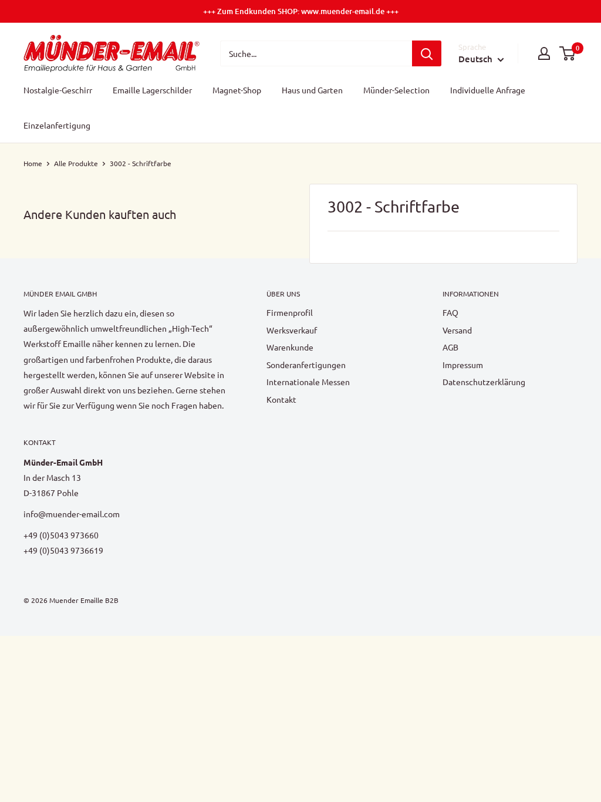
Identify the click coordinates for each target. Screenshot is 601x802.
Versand (457, 330)
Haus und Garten (312, 90)
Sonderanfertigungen (306, 364)
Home (32, 163)
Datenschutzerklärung (484, 381)
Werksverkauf (291, 330)
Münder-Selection (396, 90)
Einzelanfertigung (56, 125)
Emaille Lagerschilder (152, 90)
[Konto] (544, 53)
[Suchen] (426, 53)
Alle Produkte (76, 163)
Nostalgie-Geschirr (57, 90)
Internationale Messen (308, 381)
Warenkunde (289, 347)
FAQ (450, 312)
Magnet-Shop (236, 90)
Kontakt (281, 399)
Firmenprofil (289, 312)
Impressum (463, 364)
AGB (450, 347)
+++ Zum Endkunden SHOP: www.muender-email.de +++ (301, 11)
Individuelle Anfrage (487, 90)
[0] (568, 53)
